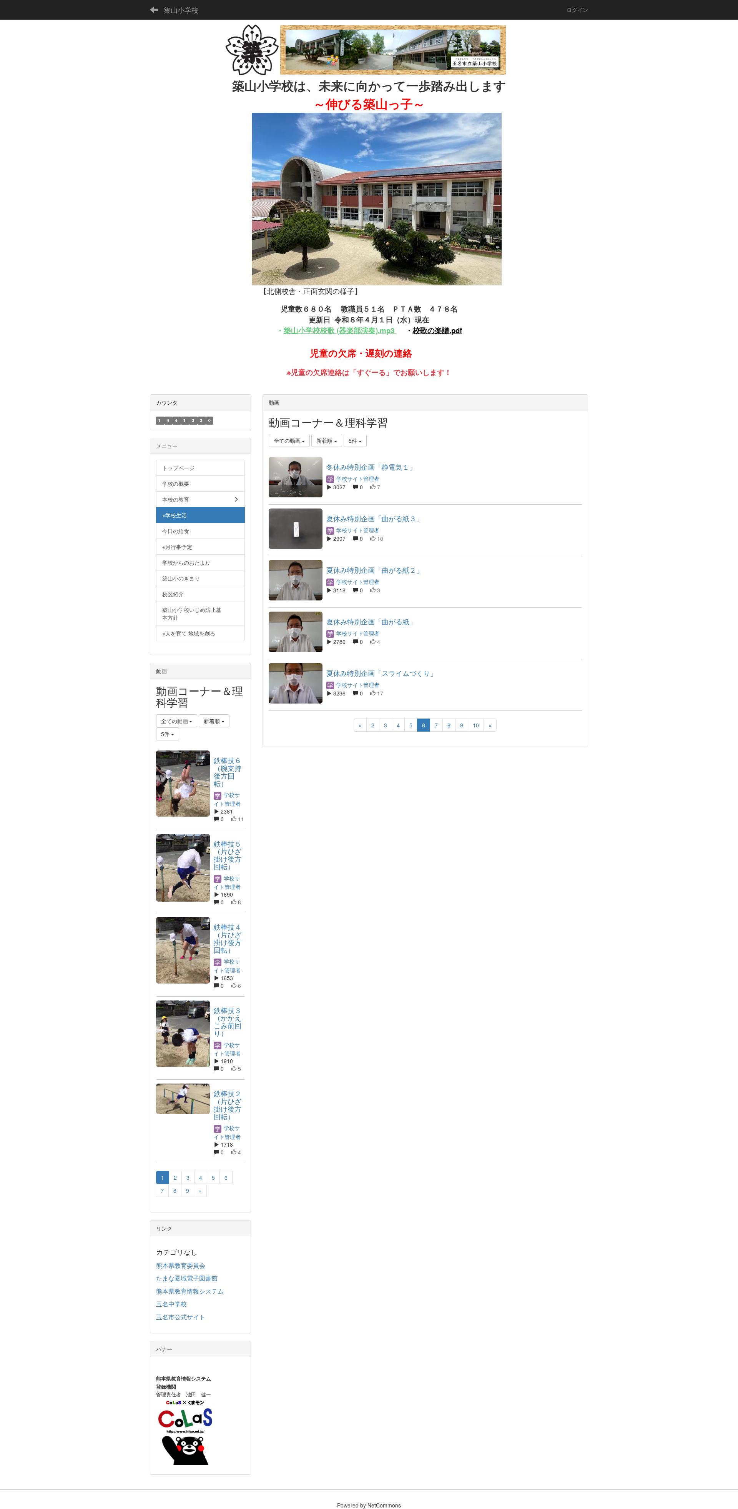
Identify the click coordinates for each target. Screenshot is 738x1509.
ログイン (577, 9)
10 (476, 725)
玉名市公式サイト (180, 1316)
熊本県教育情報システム (190, 1291)
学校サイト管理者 (357, 478)
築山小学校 (181, 10)
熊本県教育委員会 (180, 1265)
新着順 (325, 440)
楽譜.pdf (448, 330)
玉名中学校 (171, 1303)
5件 (354, 440)
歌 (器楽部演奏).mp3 (360, 330)
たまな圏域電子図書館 (187, 1278)
